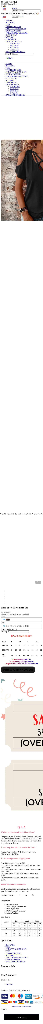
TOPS (8, 25)
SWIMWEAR (11, 39)
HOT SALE (10, 22)
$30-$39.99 (14, 45)
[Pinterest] (32, 895)
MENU (15, 16)
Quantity (4, 632)
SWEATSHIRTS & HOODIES (17, 33)
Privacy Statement (16, 1006)
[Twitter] (26, 895)
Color (3, 616)
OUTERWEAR (11, 35)
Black (8, 620)
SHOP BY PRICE (13, 41)
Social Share (7, 895)
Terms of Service (26, 1006)
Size (2, 623)
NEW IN (9, 20)
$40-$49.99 (14, 47)
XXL (27, 626)
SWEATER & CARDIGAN (16, 29)
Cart (14, 8)
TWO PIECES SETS (13, 27)
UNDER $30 (15, 43)
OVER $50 (14, 50)
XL (20, 626)
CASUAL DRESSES (13, 31)
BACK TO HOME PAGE (15, 52)
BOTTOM (9, 37)
